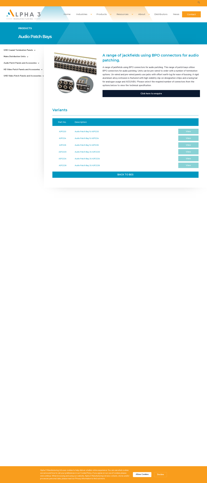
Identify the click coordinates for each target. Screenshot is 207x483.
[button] (83, 14)
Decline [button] (160, 474)
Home (67, 14)
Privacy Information (83, 478)
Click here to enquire (151, 93)
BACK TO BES (125, 174)
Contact (191, 14)
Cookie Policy (86, 473)
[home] (23, 14)
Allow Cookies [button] (142, 474)
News (176, 14)
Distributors (160, 14)
